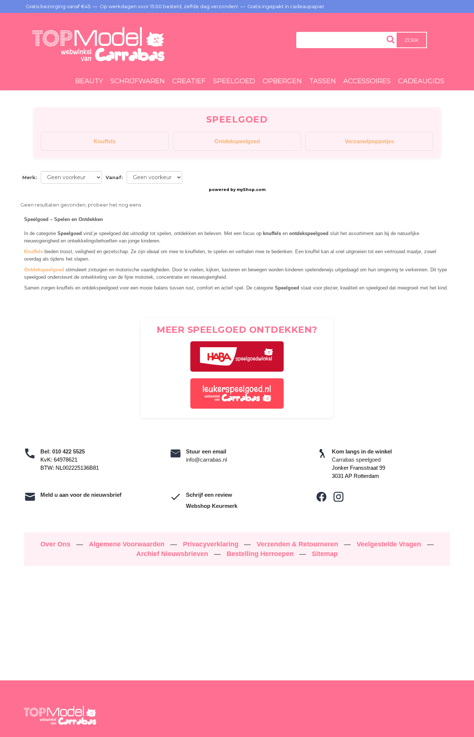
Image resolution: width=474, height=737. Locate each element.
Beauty (89, 81)
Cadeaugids (421, 81)
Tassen (322, 81)
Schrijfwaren (137, 81)
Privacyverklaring (211, 544)
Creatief (189, 81)
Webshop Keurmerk (211, 506)
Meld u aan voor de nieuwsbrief (80, 495)
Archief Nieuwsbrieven (173, 553)
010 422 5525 (68, 451)
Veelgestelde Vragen (390, 544)
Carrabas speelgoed (356, 459)
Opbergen (282, 81)
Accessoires (367, 81)
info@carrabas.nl (206, 459)
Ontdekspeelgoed (237, 141)
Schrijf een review (209, 495)
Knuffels (105, 141)
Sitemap (325, 553)
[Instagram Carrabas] (338, 497)
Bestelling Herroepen (261, 553)
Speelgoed (234, 81)
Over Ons (56, 544)
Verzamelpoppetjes (369, 141)
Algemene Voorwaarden (127, 544)
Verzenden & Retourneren (298, 544)
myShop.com (251, 189)
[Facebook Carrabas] (321, 497)
